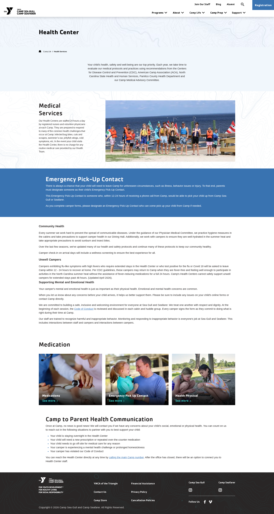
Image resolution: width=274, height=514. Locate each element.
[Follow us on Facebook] (204, 501)
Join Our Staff (202, 4)
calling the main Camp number (126, 457)
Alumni (231, 4)
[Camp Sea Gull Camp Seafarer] (20, 11)
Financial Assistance (143, 483)
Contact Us (100, 491)
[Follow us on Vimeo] (210, 501)
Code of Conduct (83, 308)
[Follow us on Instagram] (190, 489)
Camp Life (47, 52)
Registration (263, 5)
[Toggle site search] (242, 4)
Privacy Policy (139, 491)
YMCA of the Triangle (106, 483)
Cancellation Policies (143, 500)
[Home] (40, 52)
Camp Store (100, 500)
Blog (218, 4)
